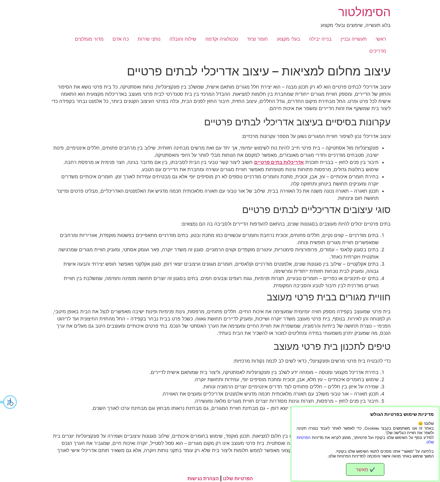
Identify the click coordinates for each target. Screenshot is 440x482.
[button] (9, 402)
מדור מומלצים (89, 39)
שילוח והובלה (182, 39)
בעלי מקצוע (288, 39)
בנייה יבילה (320, 39)
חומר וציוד (257, 39)
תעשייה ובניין (354, 39)
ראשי (381, 39)
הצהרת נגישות (203, 478)
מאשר (365, 469)
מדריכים (377, 51)
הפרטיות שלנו (238, 478)
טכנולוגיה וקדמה (221, 39)
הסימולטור (364, 11)
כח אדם (121, 39)
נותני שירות (149, 39)
